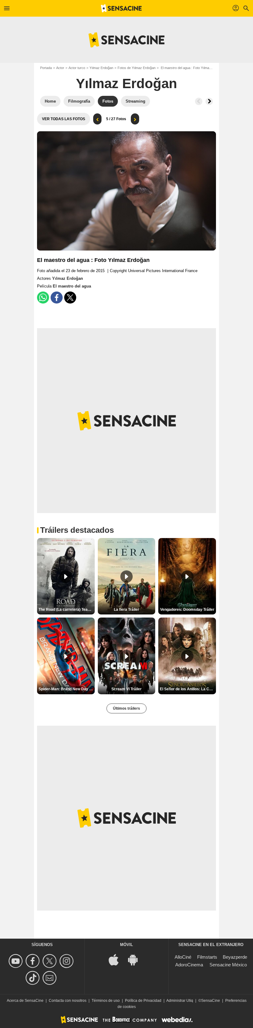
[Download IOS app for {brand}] (117, 959)
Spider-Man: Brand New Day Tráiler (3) (67, 689)
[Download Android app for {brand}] (136, 959)
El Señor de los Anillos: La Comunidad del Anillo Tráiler (188, 689)
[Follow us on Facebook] (33, 961)
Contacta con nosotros (67, 1000)
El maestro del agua (72, 286)
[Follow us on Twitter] (50, 961)
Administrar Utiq (179, 1000)
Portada (46, 68)
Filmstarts (207, 957)
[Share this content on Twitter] (70, 298)
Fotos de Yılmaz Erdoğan (137, 68)
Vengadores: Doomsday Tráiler (187, 609)
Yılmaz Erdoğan (101, 68)
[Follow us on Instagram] (67, 961)
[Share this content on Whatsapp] (43, 298)
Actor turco (76, 68)
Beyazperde (235, 957)
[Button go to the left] (198, 101)
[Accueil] (121, 8)
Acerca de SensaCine (25, 1000)
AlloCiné (183, 957)
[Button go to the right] (209, 101)
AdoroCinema (189, 964)
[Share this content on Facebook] (57, 298)
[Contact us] (50, 978)
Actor (60, 68)
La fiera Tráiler (126, 609)
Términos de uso (106, 1000)
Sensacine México (228, 964)
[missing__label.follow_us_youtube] (16, 961)
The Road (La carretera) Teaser (66, 609)
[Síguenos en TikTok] (33, 978)
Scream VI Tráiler (126, 689)
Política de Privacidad (143, 1000)
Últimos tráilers (126, 708)
